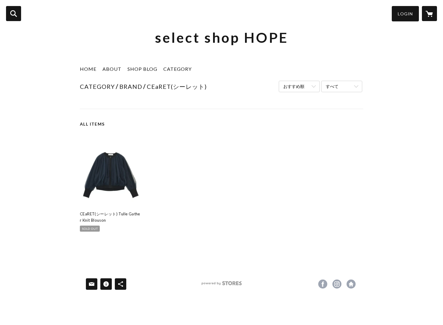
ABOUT (111, 69)
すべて (332, 86)
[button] (405, 13)
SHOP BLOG (142, 69)
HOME (88, 69)
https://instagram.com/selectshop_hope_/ (336, 284)
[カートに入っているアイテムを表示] (429, 13)
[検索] (13, 13)
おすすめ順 (293, 86)
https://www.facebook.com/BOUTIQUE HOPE (322, 284)
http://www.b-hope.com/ (351, 284)
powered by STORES (222, 285)
